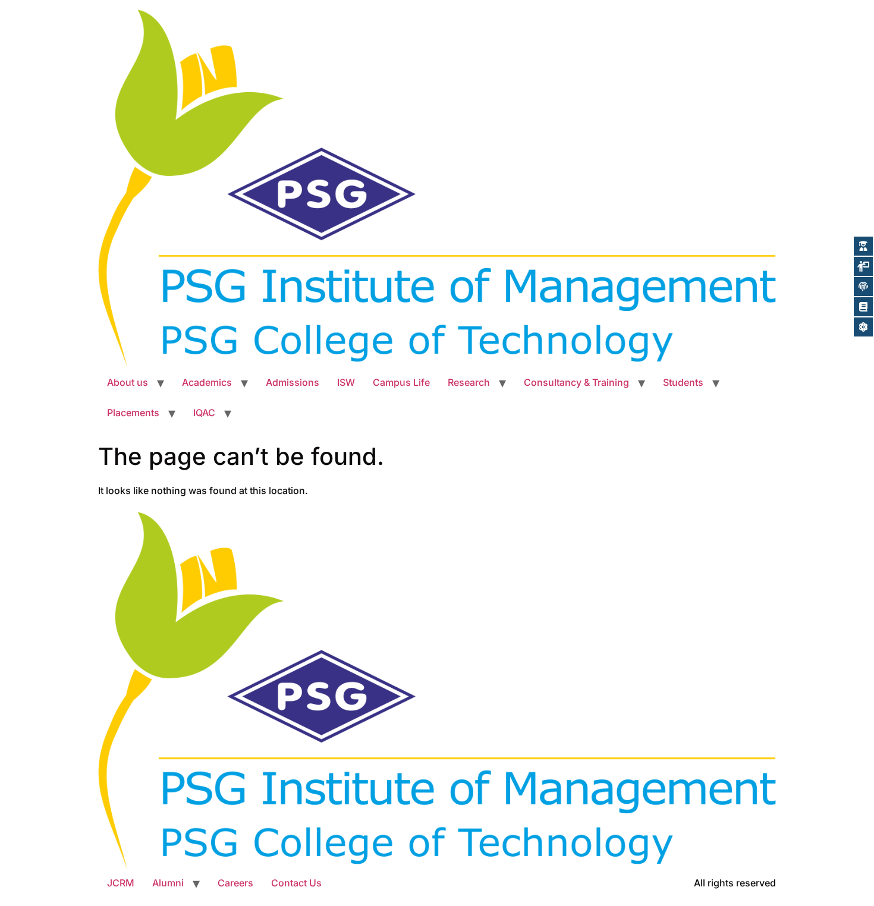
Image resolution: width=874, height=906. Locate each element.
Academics (207, 382)
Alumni (168, 883)
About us (127, 382)
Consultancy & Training (576, 382)
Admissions (292, 382)
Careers (235, 883)
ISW (346, 382)
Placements (133, 413)
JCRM (120, 883)
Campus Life (401, 382)
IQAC (204, 413)
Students (683, 382)
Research (469, 382)
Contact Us (296, 883)
